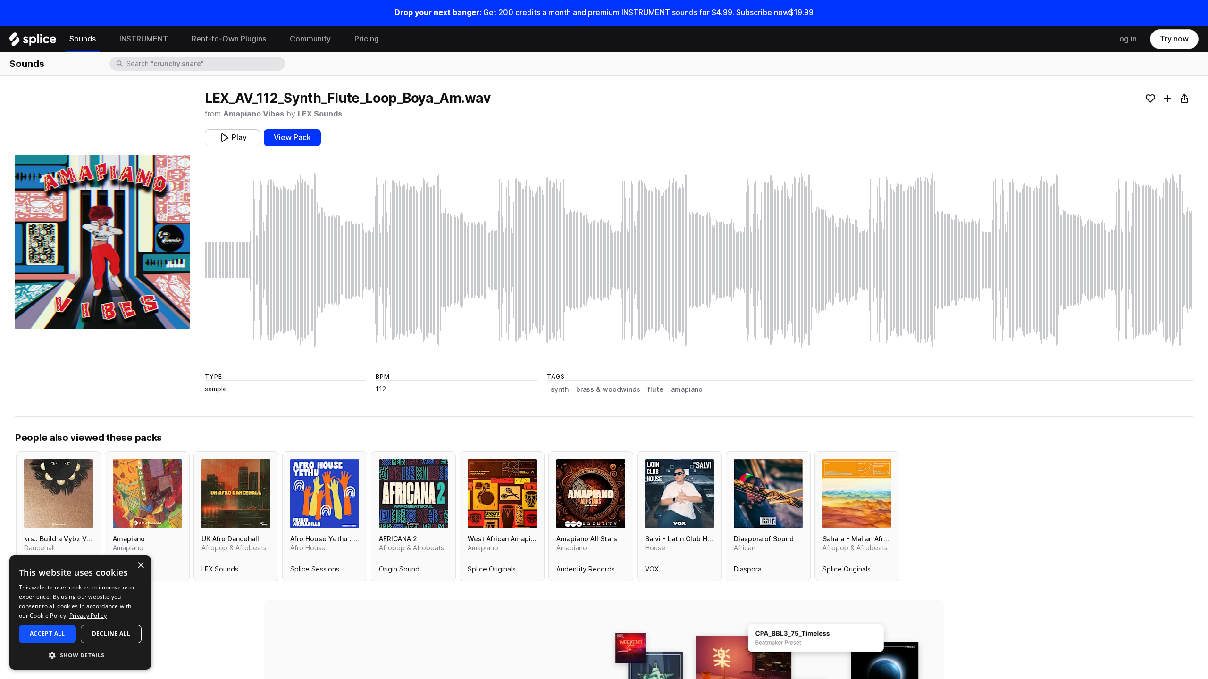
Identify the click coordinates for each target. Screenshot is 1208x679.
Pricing (366, 38)
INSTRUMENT (143, 38)
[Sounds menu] (103, 39)
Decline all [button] (111, 633)
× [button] (140, 565)
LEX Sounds (320, 113)
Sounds (82, 38)
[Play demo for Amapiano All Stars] (590, 493)
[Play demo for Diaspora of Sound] (768, 493)
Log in (1126, 38)
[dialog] (80, 612)
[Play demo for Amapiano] (147, 493)
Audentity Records (585, 571)
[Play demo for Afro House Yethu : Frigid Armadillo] (324, 493)
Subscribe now (762, 12)
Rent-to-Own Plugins (229, 38)
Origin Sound (399, 571)
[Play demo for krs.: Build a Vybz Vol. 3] (58, 493)
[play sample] (699, 260)
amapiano (687, 389)
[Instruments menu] (175, 39)
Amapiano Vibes (253, 113)
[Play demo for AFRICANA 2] (413, 493)
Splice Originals (492, 571)
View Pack (292, 137)
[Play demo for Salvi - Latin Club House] (679, 493)
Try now (1174, 38)
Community (310, 38)
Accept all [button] (47, 633)
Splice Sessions (314, 571)
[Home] (32, 41)
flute (655, 389)
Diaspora (748, 571)
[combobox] (204, 63)
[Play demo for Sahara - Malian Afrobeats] (857, 493)
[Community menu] (338, 39)
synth (560, 389)
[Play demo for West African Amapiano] (502, 493)
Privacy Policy (88, 616)
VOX (652, 571)
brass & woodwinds (608, 389)
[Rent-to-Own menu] (273, 39)
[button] (80, 654)
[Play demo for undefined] (102, 242)
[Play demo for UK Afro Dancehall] (236, 493)
